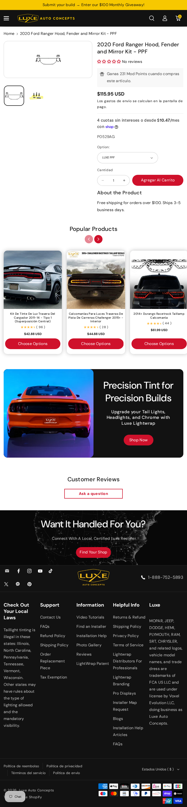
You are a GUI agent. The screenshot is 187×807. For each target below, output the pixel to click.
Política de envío (66, 773)
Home (9, 33)
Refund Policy (52, 635)
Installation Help (91, 635)
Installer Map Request (125, 706)
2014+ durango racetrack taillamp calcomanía (159, 316)
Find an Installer (91, 626)
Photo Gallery (89, 645)
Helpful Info (126, 605)
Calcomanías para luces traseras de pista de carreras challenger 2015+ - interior (95, 317)
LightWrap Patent (92, 663)
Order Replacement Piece (52, 661)
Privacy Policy (126, 635)
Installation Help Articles (128, 731)
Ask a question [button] (93, 493)
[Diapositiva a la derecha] (98, 239)
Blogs (118, 718)
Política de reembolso (21, 766)
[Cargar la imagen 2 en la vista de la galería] (37, 96)
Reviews (84, 654)
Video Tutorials (90, 617)
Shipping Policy (54, 645)
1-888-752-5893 (165, 577)
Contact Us (50, 617)
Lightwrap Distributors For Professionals (127, 661)
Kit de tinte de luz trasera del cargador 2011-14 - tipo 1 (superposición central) (32, 317)
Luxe (154, 605)
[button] (9, 18)
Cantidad (105, 170)
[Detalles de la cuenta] (164, 18)
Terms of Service (128, 645)
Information (90, 605)
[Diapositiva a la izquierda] (89, 239)
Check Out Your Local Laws (16, 611)
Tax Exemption (53, 677)
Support (49, 605)
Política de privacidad (64, 766)
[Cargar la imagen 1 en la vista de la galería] (14, 96)
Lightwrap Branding (122, 681)
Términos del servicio (28, 773)
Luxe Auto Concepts (36, 790)
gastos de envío (118, 101)
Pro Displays (124, 693)
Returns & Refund (129, 617)
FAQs (45, 626)
